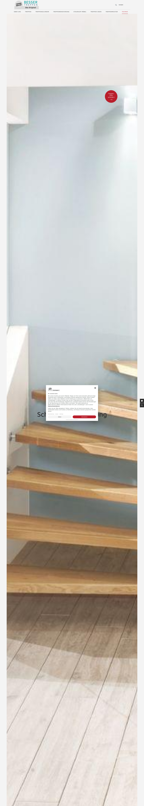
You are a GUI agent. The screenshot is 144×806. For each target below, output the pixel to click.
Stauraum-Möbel (80, 11)
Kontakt (121, 4)
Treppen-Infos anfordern (111, 95)
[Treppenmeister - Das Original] (26, 5)
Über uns (17, 11)
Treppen (28, 11)
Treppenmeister (112, 11)
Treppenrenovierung (61, 11)
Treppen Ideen (96, 11)
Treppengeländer (42, 11)
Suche (116, 5)
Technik (125, 11)
